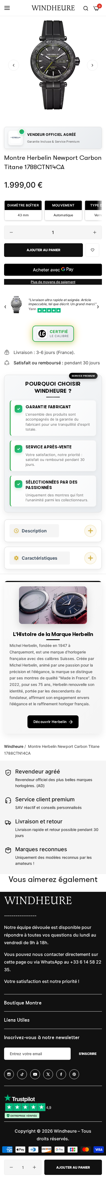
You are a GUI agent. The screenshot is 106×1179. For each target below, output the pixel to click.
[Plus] (94, 232)
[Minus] (11, 232)
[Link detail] (9, 1074)
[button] (92, 65)
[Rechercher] (85, 8)
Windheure (13, 746)
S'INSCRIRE (87, 1054)
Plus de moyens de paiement (53, 282)
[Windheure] (53, 7)
